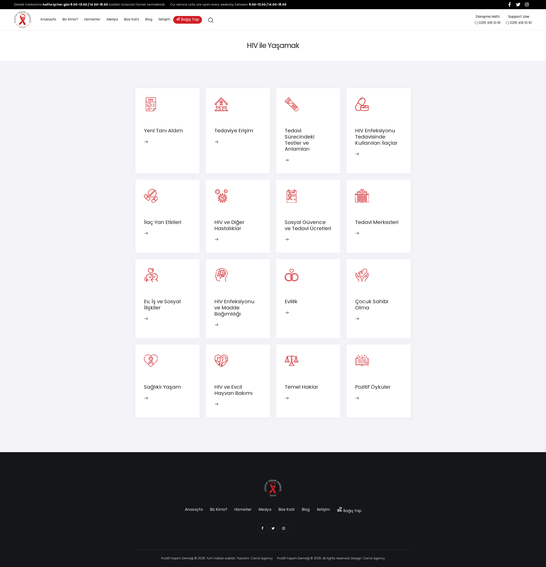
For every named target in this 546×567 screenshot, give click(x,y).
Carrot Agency (262, 558)
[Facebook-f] (510, 4)
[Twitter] (518, 4)
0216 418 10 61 (490, 22)
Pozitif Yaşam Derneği (177, 558)
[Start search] (210, 20)
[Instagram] (527, 4)
